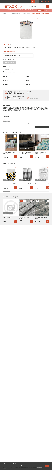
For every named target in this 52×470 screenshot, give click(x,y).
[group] (10, 146)
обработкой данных (23, 465)
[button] (21, 214)
